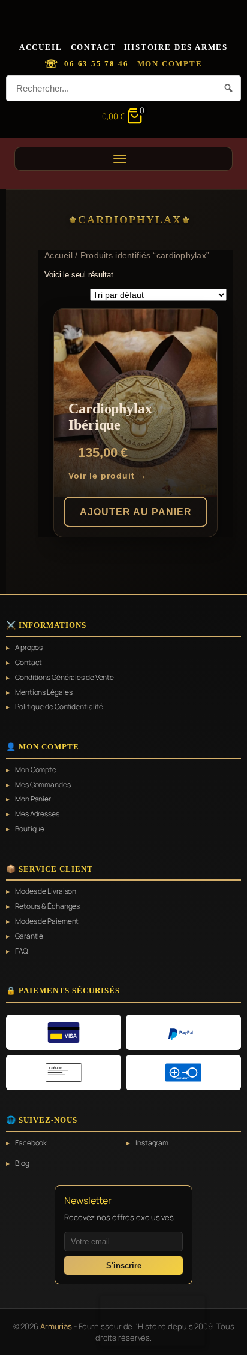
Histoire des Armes (176, 47)
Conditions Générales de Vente (64, 677)
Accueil (40, 47)
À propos (29, 647)
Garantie (29, 936)
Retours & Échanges (47, 906)
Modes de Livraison (45, 891)
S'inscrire (123, 1265)
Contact (93, 47)
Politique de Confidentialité (59, 707)
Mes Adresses (37, 814)
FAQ (21, 951)
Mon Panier (33, 799)
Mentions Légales (43, 692)
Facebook (31, 1143)
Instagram (151, 1143)
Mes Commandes (43, 785)
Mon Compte (170, 63)
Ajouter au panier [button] (136, 511)
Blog (22, 1163)
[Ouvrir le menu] (123, 159)
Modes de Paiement (47, 921)
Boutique (29, 829)
